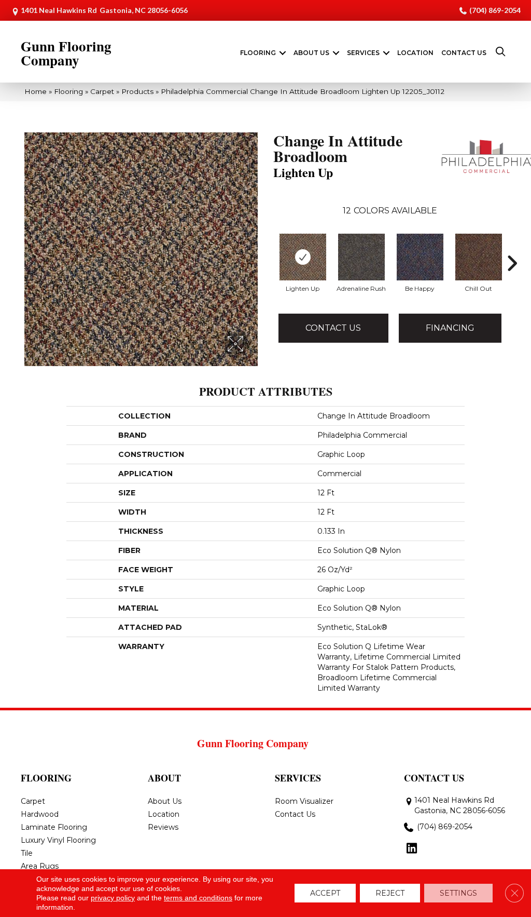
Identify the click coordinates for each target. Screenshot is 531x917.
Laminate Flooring (54, 827)
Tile (27, 853)
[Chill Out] (479, 257)
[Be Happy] (420, 257)
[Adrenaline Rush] (361, 257)
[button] (282, 53)
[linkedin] (411, 849)
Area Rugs (40, 866)
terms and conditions (198, 898)
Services (363, 53)
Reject (389, 893)
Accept (325, 893)
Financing (450, 328)
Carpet (102, 91)
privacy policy (113, 898)
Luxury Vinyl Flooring (58, 840)
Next (512, 247)
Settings (458, 893)
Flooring (258, 53)
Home (35, 91)
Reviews (163, 827)
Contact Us (463, 53)
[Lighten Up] (303, 257)
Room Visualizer (304, 801)
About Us (311, 53)
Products (137, 91)
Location (415, 53)
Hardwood (40, 814)
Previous (268, 247)
